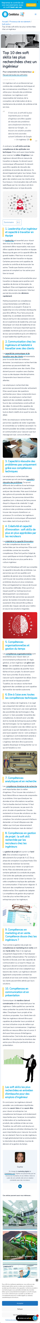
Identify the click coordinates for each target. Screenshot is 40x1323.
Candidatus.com (10, 1174)
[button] (37, 1280)
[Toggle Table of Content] (17, 222)
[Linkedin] (20, 1186)
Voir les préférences (20, 1315)
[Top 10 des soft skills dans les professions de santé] (20, 1214)
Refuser (20, 1309)
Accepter (20, 1303)
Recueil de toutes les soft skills (15, 75)
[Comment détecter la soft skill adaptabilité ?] (20, 1245)
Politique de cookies (11, 1320)
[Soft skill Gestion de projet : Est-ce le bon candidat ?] (20, 1276)
